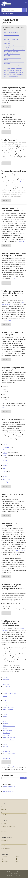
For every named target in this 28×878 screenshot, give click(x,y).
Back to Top (6, 106)
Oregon (5, 471)
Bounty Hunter (6, 684)
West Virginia (6, 482)
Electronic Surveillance (8, 709)
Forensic (4, 716)
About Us (3, 809)
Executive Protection (7, 712)
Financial (5, 714)
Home (2, 806)
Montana (5, 465)
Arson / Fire (5, 677)
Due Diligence (6, 705)
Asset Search (6, 679)
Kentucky (5, 463)
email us (5, 159)
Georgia (5, 452)
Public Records (6, 744)
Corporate (5, 695)
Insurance (5, 728)
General (4, 721)
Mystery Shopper (7, 735)
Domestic (5, 702)
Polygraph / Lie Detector (8, 739)
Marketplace (4, 845)
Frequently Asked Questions (8, 826)
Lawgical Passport (20, 550)
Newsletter (3, 843)
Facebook (5, 856)
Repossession (6, 746)
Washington (6, 479)
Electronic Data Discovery (8, 707)
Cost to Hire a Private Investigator (10, 789)
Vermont (5, 476)
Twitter (18, 856)
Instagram (5, 861)
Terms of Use (10, 875)
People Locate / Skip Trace (9, 737)
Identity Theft (6, 723)
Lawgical (16, 871)
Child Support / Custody (8, 689)
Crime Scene (6, 698)
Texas (4, 474)
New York (5, 468)
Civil (3, 691)
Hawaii (4, 455)
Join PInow (3, 812)
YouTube (5, 859)
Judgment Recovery (7, 730)
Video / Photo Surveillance (9, 753)
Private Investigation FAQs (9, 786)
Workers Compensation (8, 756)
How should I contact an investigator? (13, 68)
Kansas (5, 460)
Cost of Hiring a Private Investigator (9, 829)
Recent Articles (4, 823)
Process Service (6, 742)
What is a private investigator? (11, 32)
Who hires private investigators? (11, 34)
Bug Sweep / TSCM (7, 686)
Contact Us (4, 814)
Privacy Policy (18, 875)
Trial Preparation (6, 751)
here (2, 407)
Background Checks (7, 682)
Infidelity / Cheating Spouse (9, 725)
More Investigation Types (8, 791)
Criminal (4, 700)
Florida (4, 450)
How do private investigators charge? (13, 66)
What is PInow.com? (9, 37)
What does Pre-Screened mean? (11, 39)
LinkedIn (19, 859)
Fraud (4, 719)
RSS (18, 861)
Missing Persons (6, 732)
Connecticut (6, 447)
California (5, 444)
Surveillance (5, 749)
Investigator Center (5, 848)
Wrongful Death (6, 758)
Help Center (4, 831)
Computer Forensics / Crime (9, 693)
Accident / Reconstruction (8, 675)
